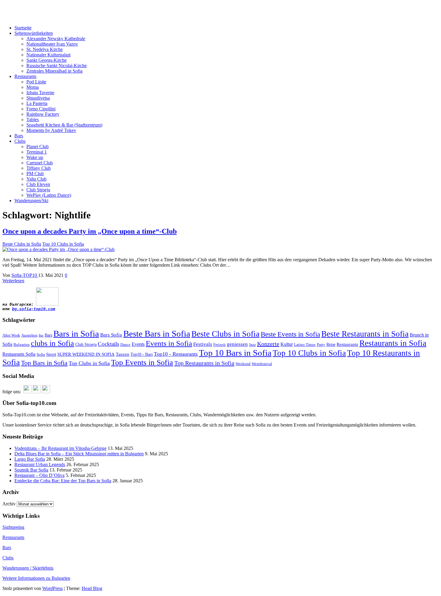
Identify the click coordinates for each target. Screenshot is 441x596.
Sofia (41, 354)
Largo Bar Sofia (29, 459)
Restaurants (25, 76)
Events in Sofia (169, 343)
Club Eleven (38, 184)
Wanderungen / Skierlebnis (27, 568)
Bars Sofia (111, 335)
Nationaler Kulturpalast (48, 54)
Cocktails (108, 344)
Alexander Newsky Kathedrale (55, 38)
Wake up (34, 157)
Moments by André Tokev (51, 130)
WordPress (52, 588)
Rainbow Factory (42, 114)
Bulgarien (22, 345)
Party (321, 345)
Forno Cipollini (41, 108)
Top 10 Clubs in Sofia (63, 244)
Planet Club (37, 146)
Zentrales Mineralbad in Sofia (54, 70)
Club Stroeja (38, 189)
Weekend (243, 364)
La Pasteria (36, 103)
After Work (11, 335)
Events (138, 344)
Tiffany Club (38, 168)
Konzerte (268, 343)
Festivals (202, 344)
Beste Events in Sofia (290, 334)
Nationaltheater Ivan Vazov (52, 43)
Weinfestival (262, 364)
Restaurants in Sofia (392, 343)
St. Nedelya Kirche (44, 49)
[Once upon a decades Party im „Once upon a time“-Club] (58, 249)
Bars (18, 135)
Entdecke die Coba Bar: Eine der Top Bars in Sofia (62, 480)
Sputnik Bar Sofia (31, 469)
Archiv (9, 503)
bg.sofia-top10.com (33, 309)
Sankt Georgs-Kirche (46, 60)
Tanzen (122, 354)
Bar (41, 335)
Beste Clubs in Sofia (21, 244)
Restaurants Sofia (18, 354)
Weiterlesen (13, 280)
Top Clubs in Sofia (89, 363)
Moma (32, 87)
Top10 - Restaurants (176, 354)
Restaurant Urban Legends (39, 464)
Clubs (20, 141)
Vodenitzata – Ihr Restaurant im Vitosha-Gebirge (60, 448)
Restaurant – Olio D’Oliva (39, 475)
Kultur (286, 344)
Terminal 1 (36, 151)
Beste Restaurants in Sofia (365, 333)
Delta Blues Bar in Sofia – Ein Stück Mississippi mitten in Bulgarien (79, 453)
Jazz (252, 345)
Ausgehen (29, 335)
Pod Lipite (36, 81)
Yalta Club (36, 178)
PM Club (35, 173)
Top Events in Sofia (142, 362)
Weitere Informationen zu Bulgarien (36, 578)
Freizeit (219, 345)
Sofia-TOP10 (15, 7)
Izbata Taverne (40, 92)
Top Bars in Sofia (44, 363)
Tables (32, 119)
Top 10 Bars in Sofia (235, 353)
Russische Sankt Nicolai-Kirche (56, 65)
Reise (330, 344)
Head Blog (92, 588)
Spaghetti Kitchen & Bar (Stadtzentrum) (64, 124)
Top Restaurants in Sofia (204, 363)
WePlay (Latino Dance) (48, 195)
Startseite (23, 27)
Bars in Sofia (76, 333)
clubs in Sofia (52, 343)
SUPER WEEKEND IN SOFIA (86, 354)
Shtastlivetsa (38, 97)
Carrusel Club (39, 162)
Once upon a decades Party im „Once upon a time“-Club (89, 231)
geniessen (237, 344)
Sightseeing (13, 527)
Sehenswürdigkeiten (33, 33)
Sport (51, 354)
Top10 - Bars (141, 354)
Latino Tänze (305, 345)
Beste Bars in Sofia (156, 333)
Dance (125, 345)
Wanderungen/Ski (31, 200)
